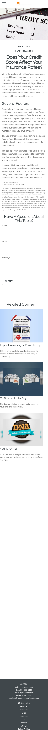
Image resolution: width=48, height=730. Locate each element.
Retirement (24, 706)
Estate (24, 712)
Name (4, 225)
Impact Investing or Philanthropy (20, 345)
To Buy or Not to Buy (13, 398)
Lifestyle (24, 725)
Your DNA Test (9, 448)
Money (24, 722)
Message (6, 257)
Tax (24, 719)
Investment (24, 709)
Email (4, 241)
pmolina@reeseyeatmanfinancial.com (24, 698)
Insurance (24, 716)
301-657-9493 (27, 687)
